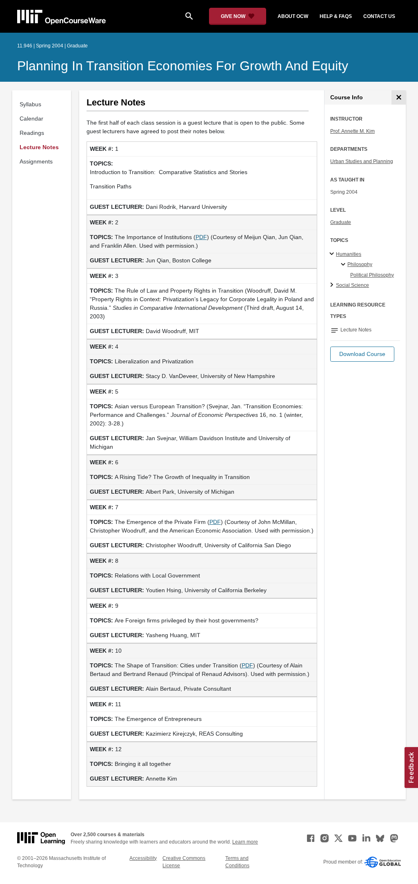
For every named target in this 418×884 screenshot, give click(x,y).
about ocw (293, 16)
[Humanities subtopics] (332, 254)
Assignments (36, 161)
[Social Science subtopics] (332, 285)
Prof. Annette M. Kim (352, 131)
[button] (362, 354)
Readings (32, 133)
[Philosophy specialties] (344, 265)
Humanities (348, 254)
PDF (201, 237)
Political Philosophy (372, 275)
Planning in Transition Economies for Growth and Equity (182, 65)
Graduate (340, 222)
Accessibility (143, 858)
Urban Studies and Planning (361, 161)
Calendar (31, 118)
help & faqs (336, 16)
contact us (379, 16)
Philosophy (359, 264)
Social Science (352, 285)
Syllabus (30, 104)
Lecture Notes (39, 147)
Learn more (245, 842)
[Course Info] (398, 97)
